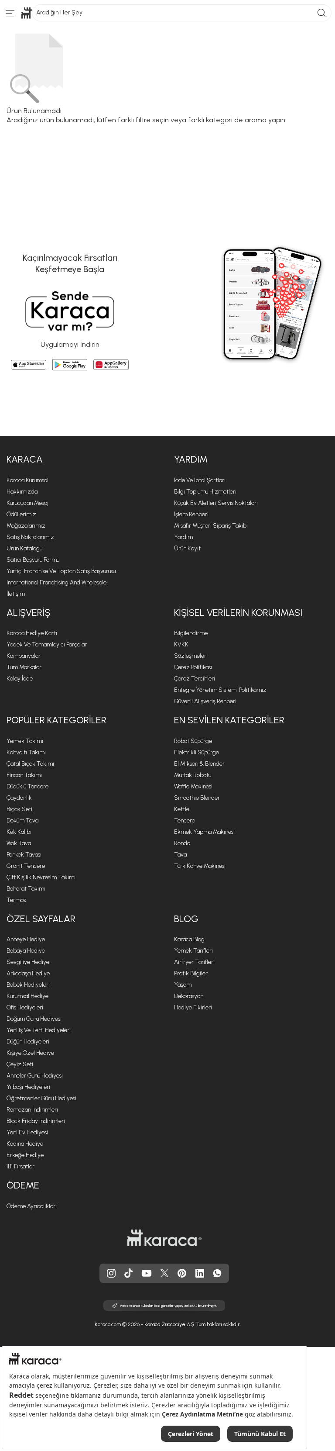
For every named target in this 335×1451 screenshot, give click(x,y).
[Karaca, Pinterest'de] (181, 1273)
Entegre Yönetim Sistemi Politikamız (220, 690)
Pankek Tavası (24, 854)
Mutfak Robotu (192, 775)
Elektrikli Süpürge (196, 752)
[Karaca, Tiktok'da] (128, 1273)
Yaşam (182, 984)
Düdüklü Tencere (27, 786)
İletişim (16, 594)
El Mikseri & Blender (199, 763)
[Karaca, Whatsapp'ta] (217, 1273)
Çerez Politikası (193, 667)
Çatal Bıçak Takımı (30, 763)
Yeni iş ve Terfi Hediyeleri (39, 1030)
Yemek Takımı (25, 741)
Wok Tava (19, 843)
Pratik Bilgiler (191, 973)
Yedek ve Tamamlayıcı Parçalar (47, 644)
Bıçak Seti (19, 809)
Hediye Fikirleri (193, 1007)
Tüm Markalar (24, 667)
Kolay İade (20, 678)
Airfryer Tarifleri (194, 962)
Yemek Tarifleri (193, 950)
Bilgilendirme (191, 633)
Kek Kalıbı (19, 832)
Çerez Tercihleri (194, 678)
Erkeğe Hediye (25, 1155)
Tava (180, 854)
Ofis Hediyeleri (25, 1007)
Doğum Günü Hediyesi (34, 1019)
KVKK (181, 644)
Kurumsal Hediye (27, 996)
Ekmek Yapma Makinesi (204, 832)
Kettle (181, 809)
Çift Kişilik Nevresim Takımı (41, 877)
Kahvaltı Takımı (26, 752)
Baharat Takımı (26, 888)
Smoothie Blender (197, 798)
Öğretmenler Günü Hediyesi (41, 1098)
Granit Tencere (26, 866)
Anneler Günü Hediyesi (35, 1075)
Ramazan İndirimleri (32, 1109)
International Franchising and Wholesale (56, 582)
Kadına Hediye (25, 1143)
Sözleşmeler (190, 656)
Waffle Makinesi (193, 786)
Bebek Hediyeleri (28, 984)
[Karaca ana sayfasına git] (164, 1238)
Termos (16, 900)
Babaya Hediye (26, 950)
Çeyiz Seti (20, 1064)
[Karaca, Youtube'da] (146, 1273)
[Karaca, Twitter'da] (164, 1273)
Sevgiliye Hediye (28, 962)
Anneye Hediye (26, 939)
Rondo (182, 843)
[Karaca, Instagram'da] (111, 1273)
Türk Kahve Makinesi (200, 866)
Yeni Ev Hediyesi (27, 1132)
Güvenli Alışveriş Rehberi (205, 701)
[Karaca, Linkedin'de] (199, 1273)
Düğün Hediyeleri (28, 1041)
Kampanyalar (24, 656)
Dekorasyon (188, 996)
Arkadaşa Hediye (28, 973)
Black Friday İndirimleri (36, 1121)
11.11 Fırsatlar (20, 1166)
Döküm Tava (22, 820)
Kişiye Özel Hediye (30, 1053)
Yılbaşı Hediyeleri (28, 1087)
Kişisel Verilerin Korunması (238, 612)
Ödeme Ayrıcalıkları (32, 1206)
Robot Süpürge (193, 741)
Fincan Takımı (24, 775)
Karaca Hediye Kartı (32, 633)
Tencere (184, 820)
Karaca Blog (189, 939)
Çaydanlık (19, 798)
